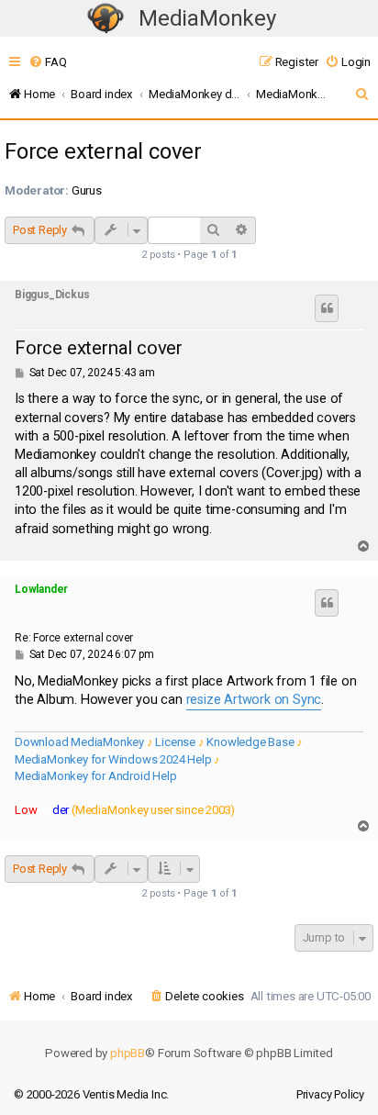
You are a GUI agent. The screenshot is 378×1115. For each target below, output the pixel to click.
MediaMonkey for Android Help (95, 776)
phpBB (127, 1053)
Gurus (87, 190)
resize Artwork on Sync (254, 700)
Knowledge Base (250, 742)
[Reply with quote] (327, 308)
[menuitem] (47, 62)
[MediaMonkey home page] (105, 19)
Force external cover (103, 151)
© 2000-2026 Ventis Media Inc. (91, 1094)
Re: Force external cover (74, 637)
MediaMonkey (207, 18)
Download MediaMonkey (79, 742)
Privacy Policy (330, 1094)
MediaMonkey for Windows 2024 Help (113, 759)
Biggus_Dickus (52, 294)
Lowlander (41, 589)
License (175, 742)
